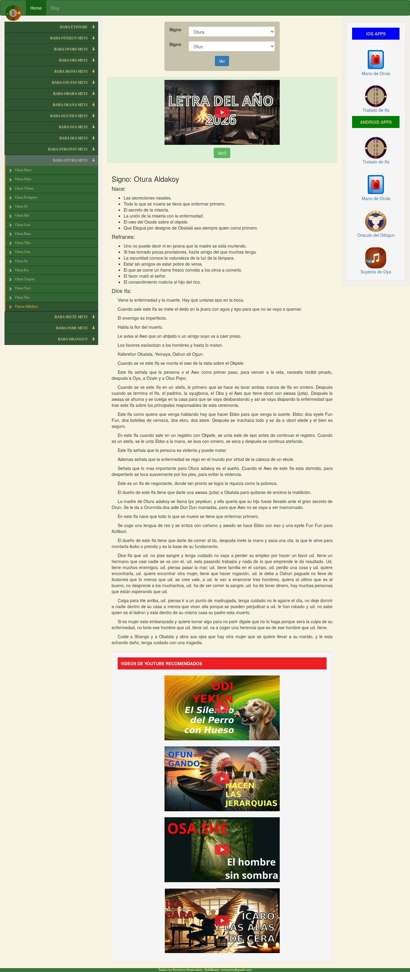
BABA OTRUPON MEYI (68, 149)
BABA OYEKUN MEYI (69, 38)
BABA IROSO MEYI (71, 71)
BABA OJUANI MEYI (70, 83)
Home (36, 8)
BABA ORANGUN (73, 339)
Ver (222, 61)
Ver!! (222, 153)
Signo (175, 29)
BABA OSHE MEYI (72, 328)
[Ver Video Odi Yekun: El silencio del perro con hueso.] (222, 707)
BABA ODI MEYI (74, 60)
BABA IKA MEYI (74, 138)
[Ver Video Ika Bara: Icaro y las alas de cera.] (222, 920)
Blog (55, 8)
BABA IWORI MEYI (71, 49)
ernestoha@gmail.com (236, 970)
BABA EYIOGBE (74, 27)
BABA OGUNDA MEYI (69, 116)
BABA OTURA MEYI (71, 160)
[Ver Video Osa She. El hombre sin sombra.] (222, 849)
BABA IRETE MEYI (72, 317)
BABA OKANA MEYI (71, 105)
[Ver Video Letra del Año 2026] (222, 112)
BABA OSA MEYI (74, 127)
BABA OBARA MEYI (71, 94)
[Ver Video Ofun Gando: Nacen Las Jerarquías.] (222, 778)
